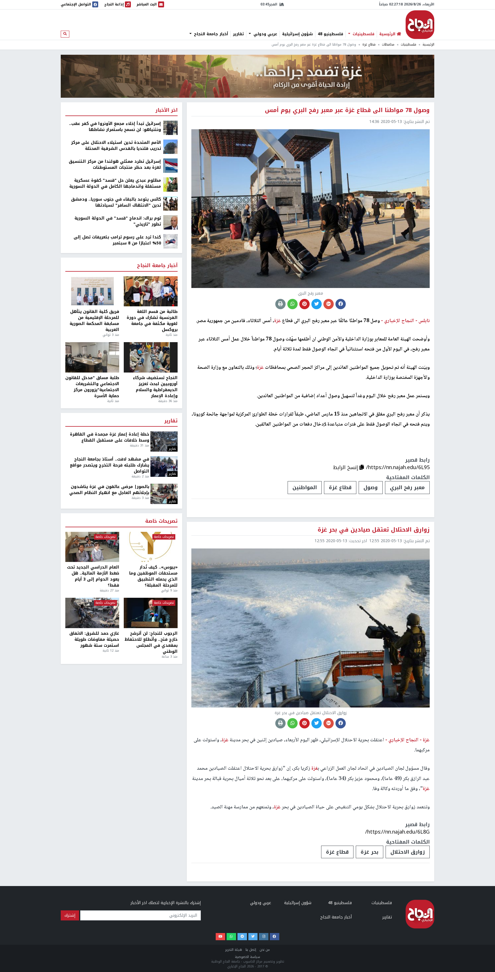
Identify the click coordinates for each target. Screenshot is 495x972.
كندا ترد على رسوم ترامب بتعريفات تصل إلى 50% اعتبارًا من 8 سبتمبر (117, 240)
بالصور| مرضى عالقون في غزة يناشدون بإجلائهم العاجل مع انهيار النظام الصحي (109, 490)
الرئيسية (428, 45)
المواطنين (304, 487)
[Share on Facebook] (340, 304)
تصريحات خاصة (161, 521)
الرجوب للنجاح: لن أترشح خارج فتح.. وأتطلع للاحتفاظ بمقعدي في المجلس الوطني (151, 642)
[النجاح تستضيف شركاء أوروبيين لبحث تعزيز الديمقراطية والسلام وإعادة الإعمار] (151, 357)
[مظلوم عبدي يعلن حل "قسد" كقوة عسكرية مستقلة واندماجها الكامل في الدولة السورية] (170, 184)
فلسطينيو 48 (330, 34)
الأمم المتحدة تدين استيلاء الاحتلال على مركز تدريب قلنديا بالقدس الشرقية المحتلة (116, 146)
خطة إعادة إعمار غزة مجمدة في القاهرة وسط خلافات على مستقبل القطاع (109, 437)
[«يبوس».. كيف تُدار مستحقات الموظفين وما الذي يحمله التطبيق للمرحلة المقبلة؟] (151, 547)
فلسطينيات (362, 34)
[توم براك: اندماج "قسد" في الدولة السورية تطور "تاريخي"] (170, 222)
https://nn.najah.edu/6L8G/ (397, 832)
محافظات (388, 45)
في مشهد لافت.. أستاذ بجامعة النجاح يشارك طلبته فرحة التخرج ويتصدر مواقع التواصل (109, 465)
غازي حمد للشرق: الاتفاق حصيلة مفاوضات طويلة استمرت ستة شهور (94, 639)
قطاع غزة (369, 45)
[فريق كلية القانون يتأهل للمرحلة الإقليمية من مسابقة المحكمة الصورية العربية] (92, 291)
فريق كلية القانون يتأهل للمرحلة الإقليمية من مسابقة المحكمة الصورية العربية (94, 321)
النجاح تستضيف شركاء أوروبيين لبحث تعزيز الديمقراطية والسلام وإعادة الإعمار (155, 387)
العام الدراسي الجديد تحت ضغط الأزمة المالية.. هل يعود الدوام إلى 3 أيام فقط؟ (93, 576)
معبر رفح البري (407, 487)
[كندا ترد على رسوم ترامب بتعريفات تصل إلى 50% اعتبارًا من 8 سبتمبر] (170, 241)
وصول (371, 487)
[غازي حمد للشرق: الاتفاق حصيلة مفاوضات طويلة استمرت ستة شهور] (92, 613)
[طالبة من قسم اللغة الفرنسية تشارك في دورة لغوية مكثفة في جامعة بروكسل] (151, 291)
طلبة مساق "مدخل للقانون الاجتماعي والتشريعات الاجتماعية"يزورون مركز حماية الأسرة (92, 387)
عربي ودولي (264, 34)
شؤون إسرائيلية (297, 34)
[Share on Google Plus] (328, 304)
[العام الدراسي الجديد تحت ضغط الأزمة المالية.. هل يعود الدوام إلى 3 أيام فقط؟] (92, 547)
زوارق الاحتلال (407, 852)
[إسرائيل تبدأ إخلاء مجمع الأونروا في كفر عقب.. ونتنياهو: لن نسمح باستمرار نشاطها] (170, 128)
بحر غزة (369, 852)
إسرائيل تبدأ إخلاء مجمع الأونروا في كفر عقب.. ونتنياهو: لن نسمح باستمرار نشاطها (115, 127)
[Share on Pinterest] (304, 304)
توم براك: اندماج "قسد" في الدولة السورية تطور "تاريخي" (117, 221)
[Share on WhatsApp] (292, 304)
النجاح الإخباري (420, 24)
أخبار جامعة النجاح (210, 34)
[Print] (280, 304)
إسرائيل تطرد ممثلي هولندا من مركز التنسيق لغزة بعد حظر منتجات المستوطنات (115, 164)
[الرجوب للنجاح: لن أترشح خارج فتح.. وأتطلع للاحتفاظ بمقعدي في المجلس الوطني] (151, 613)
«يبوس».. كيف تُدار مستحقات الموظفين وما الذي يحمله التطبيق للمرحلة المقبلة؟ (153, 576)
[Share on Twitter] (316, 304)
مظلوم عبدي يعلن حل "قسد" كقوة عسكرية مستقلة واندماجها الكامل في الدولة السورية (115, 183)
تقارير (238, 34)
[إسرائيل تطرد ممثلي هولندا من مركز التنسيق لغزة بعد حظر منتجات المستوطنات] (170, 165)
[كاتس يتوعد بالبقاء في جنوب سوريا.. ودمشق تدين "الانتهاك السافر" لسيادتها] (170, 203)
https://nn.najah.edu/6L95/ (398, 467)
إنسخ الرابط (346, 467)
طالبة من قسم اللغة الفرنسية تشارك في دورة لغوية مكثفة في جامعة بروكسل (152, 321)
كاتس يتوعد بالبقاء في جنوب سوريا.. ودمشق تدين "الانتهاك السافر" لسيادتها (116, 202)
